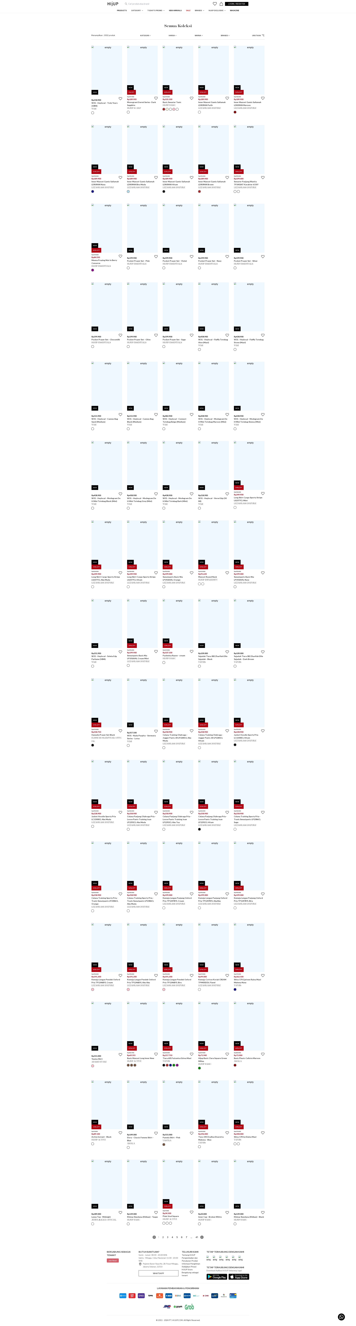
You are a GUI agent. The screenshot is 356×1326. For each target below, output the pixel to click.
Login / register (236, 4)
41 (197, 1237)
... (191, 1237)
